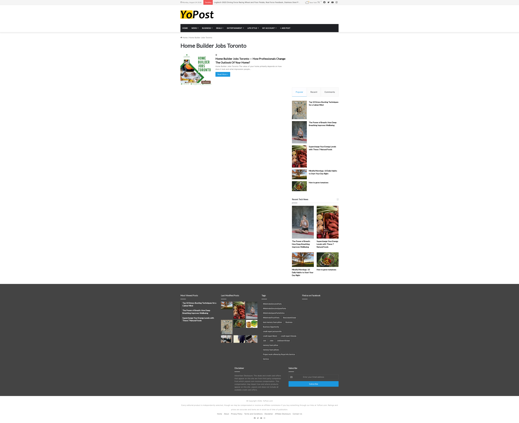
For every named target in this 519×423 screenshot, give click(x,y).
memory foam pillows (271, 350)
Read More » (222, 74)
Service (266, 359)
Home (185, 28)
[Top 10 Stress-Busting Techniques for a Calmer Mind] (299, 110)
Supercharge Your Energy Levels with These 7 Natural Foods (327, 244)
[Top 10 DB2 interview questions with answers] (226, 339)
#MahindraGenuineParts (272, 304)
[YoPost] (205, 14)
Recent (313, 92)
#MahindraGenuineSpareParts (274, 308)
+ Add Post (285, 28)
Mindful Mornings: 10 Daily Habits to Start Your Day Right (302, 272)
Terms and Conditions (253, 414)
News (194, 28)
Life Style (252, 28)
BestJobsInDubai (289, 318)
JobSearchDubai (283, 341)
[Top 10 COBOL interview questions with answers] (239, 339)
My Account (268, 28)
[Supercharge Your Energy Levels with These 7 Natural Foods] (299, 156)
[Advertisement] (286, 14)
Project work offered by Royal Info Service (279, 354)
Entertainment (234, 28)
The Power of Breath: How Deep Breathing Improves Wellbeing (301, 244)
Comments (330, 92)
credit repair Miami (270, 336)
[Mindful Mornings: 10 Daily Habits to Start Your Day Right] (299, 174)
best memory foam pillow (272, 322)
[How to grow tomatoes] (299, 186)
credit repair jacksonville (272, 331)
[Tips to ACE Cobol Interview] (251, 339)
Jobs (271, 341)
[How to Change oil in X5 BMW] (251, 324)
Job (264, 341)
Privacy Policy (236, 414)
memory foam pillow (270, 345)
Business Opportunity (271, 327)
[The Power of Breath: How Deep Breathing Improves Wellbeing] (299, 132)
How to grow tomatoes (318, 182)
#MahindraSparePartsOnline (274, 313)
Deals (219, 28)
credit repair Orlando (288, 336)
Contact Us (297, 414)
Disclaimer (269, 414)
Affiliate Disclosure (283, 414)
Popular (299, 92)
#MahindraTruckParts (271, 318)
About (226, 414)
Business (206, 28)
